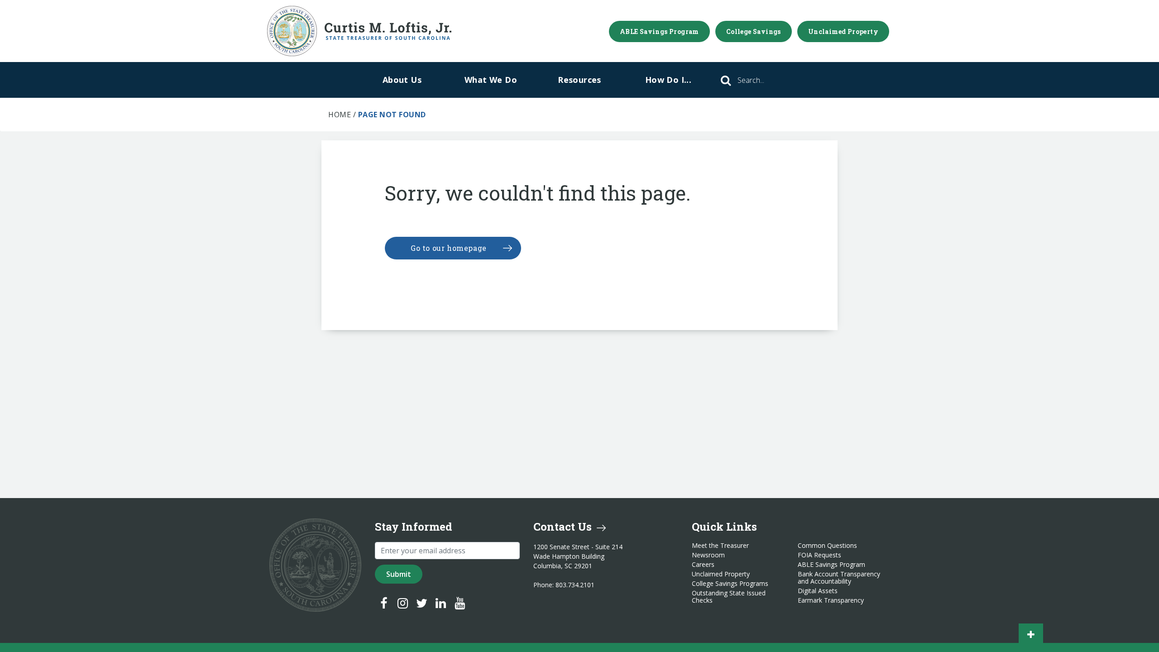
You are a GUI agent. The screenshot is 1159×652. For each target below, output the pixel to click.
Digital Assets (818, 590)
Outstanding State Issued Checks (729, 597)
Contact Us (563, 526)
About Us (402, 79)
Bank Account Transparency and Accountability (839, 577)
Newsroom (708, 555)
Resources (579, 79)
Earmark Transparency (831, 600)
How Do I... (668, 79)
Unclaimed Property (843, 31)
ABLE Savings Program (659, 31)
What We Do (491, 79)
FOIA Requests (819, 555)
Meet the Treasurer (720, 545)
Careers (703, 564)
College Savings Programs (730, 583)
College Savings (753, 31)
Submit (398, 574)
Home (339, 115)
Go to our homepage (449, 248)
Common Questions (827, 545)
